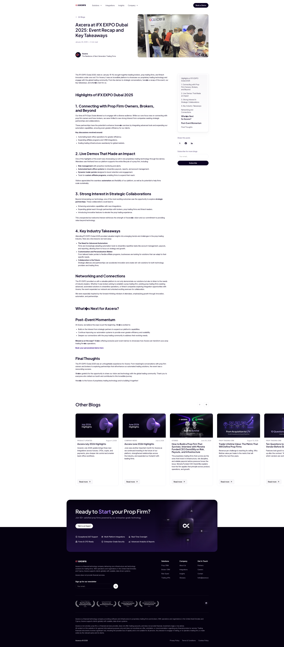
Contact (200, 574)
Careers (200, 569)
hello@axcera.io (203, 578)
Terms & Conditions (189, 640)
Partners (200, 565)
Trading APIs (165, 578)
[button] (97, 5)
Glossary (182, 578)
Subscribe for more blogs (187, 151)
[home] (81, 5)
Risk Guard (165, 574)
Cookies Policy (203, 640)
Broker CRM (165, 569)
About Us (182, 565)
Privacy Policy (174, 640)
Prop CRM (165, 565)
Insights (121, 5)
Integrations (110, 5)
